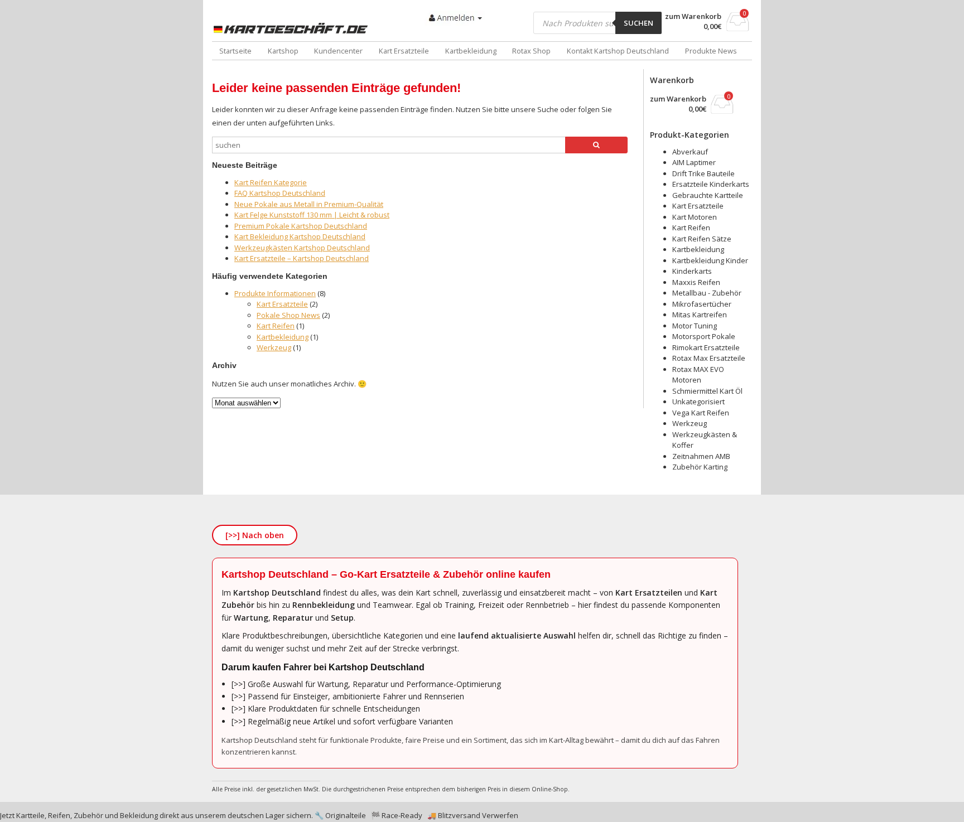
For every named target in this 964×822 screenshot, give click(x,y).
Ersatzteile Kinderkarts (710, 184)
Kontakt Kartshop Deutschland (618, 51)
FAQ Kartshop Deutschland (279, 193)
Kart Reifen (276, 326)
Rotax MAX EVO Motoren (698, 374)
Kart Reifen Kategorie (270, 182)
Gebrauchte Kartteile (707, 195)
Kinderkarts (692, 271)
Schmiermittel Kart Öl (707, 391)
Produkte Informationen (275, 293)
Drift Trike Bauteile (703, 173)
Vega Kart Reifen (700, 413)
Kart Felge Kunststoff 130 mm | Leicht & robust (311, 215)
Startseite (235, 51)
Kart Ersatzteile (404, 51)
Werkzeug (274, 347)
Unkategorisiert (698, 402)
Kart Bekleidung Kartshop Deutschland (299, 236)
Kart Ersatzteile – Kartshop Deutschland (301, 258)
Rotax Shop (531, 51)
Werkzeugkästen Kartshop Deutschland (302, 248)
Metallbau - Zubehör (706, 293)
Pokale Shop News (288, 315)
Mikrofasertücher (701, 304)
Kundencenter (338, 51)
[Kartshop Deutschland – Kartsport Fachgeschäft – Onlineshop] (293, 28)
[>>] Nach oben (254, 535)
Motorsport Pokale (703, 336)
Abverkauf (690, 152)
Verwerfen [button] (500, 815)
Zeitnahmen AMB (701, 456)
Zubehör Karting (699, 467)
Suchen (638, 23)
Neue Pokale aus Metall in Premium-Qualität (308, 204)
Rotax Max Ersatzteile (708, 358)
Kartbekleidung (471, 51)
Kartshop (283, 51)
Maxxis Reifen (696, 282)
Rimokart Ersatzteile (706, 347)
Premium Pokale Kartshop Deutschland (300, 226)
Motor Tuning (694, 326)
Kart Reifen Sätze (701, 239)
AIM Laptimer (694, 162)
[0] (738, 28)
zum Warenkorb (693, 16)
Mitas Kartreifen (699, 315)
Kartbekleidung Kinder (710, 260)
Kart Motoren (694, 217)
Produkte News (711, 51)
